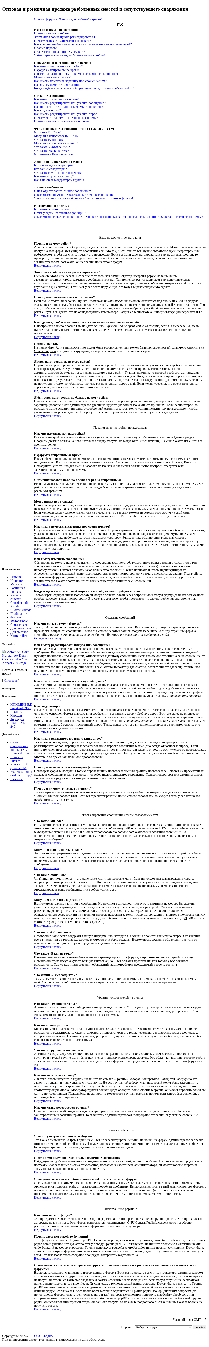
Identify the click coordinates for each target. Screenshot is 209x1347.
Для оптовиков (20, 628)
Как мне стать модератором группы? (59, 180)
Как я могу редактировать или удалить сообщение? (70, 103)
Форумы (16, 617)
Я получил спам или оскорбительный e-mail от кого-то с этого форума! (83, 198)
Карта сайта (18, 635)
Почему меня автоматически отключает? (62, 40)
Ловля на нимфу (16, 758)
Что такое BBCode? (47, 132)
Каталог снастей (16, 597)
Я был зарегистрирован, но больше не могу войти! (69, 55)
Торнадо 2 (17, 719)
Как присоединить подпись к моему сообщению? (68, 106)
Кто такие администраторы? (53, 165)
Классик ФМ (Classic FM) (19, 766)
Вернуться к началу (47, 265)
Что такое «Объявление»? (52, 147)
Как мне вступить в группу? (54, 176)
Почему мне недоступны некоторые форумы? (66, 117)
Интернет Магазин (17, 582)
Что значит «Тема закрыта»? (53, 154)
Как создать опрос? (47, 110)
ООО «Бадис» (44, 1336)
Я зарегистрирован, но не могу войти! (61, 51)
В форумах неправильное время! (57, 70)
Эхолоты (16, 779)
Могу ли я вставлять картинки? (56, 143)
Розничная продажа (17, 589)
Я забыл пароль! (45, 48)
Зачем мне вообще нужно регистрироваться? (65, 37)
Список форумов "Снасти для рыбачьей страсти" (68, 19)
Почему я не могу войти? (51, 33)
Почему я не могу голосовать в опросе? (61, 121)
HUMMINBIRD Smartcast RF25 (21, 706)
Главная (15, 577)
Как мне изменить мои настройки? (58, 66)
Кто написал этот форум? (51, 209)
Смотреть (10, 680)
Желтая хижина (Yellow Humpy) (21, 773)
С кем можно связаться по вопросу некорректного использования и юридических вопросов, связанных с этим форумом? (118, 216)
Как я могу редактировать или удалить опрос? (66, 114)
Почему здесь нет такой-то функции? (60, 213)
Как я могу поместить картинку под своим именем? (70, 81)
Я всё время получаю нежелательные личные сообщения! (74, 194)
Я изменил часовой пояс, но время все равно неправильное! (76, 73)
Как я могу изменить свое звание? (58, 84)
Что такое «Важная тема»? (52, 150)
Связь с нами (19, 624)
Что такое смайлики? (48, 139)
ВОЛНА (16, 712)
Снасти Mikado (20, 610)
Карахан (16, 715)
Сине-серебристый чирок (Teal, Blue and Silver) (20, 748)
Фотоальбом (19, 621)
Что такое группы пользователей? (57, 172)
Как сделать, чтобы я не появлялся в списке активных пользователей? (83, 44)
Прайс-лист (18, 613)
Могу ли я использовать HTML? (56, 136)
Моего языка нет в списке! (52, 77)
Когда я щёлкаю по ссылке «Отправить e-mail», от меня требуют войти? (84, 88)
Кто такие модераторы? (50, 169)
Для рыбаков (19, 632)
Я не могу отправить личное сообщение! (62, 191)
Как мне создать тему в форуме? (56, 99)
